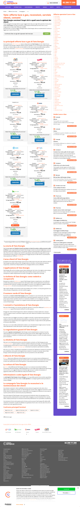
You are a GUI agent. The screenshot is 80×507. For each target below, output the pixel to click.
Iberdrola (56, 40)
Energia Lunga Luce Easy (42, 62)
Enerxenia (56, 79)
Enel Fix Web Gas (41, 163)
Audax (55, 98)
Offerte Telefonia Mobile (7, 455)
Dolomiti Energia (57, 20)
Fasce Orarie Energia (25, 473)
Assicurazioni (28, 7)
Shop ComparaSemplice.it (7, 475)
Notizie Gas (60, 451)
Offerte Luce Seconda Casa (44, 468)
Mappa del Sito (6, 480)
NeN (55, 55)
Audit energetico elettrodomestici (27, 475)
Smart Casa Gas (18, 162)
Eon (40, 453)
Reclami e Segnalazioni (7, 477)
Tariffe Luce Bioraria (43, 467)
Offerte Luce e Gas (12, 11)
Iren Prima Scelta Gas (17, 74)
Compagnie (22, 11)
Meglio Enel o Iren (8, 410)
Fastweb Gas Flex (17, 117)
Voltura (23, 461)
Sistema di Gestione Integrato (8, 463)
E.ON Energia (57, 22)
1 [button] (26, 434)
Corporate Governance (7, 462)
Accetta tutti (66, 489)
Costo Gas (23, 467)
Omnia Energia (57, 67)
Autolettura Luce (25, 470)
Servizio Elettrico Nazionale (63, 457)
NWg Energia (57, 48)
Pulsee (55, 49)
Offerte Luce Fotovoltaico (44, 466)
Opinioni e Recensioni (7, 478)
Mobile (45, 7)
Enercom (56, 58)
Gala (55, 54)
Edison (41, 454)
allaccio (6, 358)
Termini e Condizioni (7, 468)
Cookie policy (5, 472)
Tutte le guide (57, 252)
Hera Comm (56, 31)
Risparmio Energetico (25, 454)
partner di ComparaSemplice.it (35, 241)
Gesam (55, 61)
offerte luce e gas (16, 44)
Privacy (4, 469)
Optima (56, 57)
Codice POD (24, 463)
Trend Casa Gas (18, 209)
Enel (41, 462)
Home (4, 11)
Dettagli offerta (44, 68)
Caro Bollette (24, 472)
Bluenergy (56, 43)
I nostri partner (24, 456)
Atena (55, 52)
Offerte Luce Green (43, 465)
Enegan (56, 46)
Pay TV (51, 7)
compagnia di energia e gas (18, 346)
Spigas (55, 51)
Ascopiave (56, 101)
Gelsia (55, 78)
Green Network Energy (59, 76)
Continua (66, 309)
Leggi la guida (72, 126)
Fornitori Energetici (43, 449)
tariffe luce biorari (19, 48)
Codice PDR (24, 465)
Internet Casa (5, 450)
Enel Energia (57, 25)
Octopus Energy (43, 459)
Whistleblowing (6, 467)
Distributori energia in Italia (26, 477)
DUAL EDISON (44, 112)
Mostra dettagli (19, 504)
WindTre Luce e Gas (58, 105)
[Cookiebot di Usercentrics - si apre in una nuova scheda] (8, 504)
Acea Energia (57, 17)
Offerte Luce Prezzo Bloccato (45, 471)
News (4, 479)
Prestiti (38, 7)
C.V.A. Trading (57, 19)
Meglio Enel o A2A (20, 412)
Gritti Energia (57, 85)
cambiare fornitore (7, 343)
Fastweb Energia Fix (18, 105)
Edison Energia (57, 23)
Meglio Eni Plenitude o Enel (21, 410)
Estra (55, 73)
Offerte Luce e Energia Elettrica (27, 450)
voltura (6, 367)
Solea (55, 107)
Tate (55, 70)
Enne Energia (57, 96)
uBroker (56, 60)
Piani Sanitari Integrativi (7, 458)
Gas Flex (41, 75)
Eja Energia (56, 104)
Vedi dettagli (16, 67)
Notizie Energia (61, 450)
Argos (55, 82)
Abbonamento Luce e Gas (44, 470)
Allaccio (23, 460)
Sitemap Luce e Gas (61, 459)
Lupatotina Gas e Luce (59, 64)
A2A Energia (57, 16)
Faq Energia (60, 452)
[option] (8, 429)
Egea (55, 108)
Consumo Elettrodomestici (63, 460)
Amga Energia (57, 75)
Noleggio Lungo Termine (7, 456)
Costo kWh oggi (24, 466)
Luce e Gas (8, 7)
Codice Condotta (6, 470)
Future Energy (57, 95)
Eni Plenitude (20, 256)
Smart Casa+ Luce (17, 150)
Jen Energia (56, 66)
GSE (22, 476)
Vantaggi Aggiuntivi (44, 124)
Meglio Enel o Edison (9, 412)
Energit (55, 72)
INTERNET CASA (18, 7)
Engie (55, 26)
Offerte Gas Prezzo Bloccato (45, 472)
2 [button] (28, 434)
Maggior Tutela (61, 454)
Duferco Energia (57, 91)
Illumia (55, 33)
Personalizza (65, 492)
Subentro (23, 462)
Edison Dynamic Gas (42, 118)
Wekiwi (55, 39)
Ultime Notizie (67, 7)
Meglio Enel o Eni (43, 475)
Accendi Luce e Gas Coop (59, 63)
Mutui (58, 7)
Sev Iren (56, 93)
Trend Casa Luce (17, 194)
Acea (41, 451)
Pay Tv (4, 459)
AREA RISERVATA (53, 3)
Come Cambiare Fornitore (26, 468)
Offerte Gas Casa (25, 451)
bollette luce (17, 281)
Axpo (55, 45)
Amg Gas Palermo (58, 84)
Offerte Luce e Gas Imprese (26, 453)
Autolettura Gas (24, 471)
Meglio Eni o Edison (34, 410)
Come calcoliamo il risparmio (8, 464)
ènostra (56, 29)
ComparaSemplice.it (7, 449)
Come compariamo (25, 455)
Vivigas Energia (57, 37)
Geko (55, 69)
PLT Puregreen (57, 88)
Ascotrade (56, 90)
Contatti (4, 465)
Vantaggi (20, 200)
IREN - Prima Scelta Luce (17, 62)
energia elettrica (8, 286)
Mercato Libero (61, 455)
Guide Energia (60, 456)
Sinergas (56, 81)
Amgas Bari (56, 99)
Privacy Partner (6, 473)
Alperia (55, 42)
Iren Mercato (57, 34)
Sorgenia (56, 36)
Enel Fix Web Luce (41, 150)
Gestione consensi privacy (7, 474)
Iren (40, 455)
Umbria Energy (57, 102)
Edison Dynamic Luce (42, 105)
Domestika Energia (58, 110)
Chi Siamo (5, 460)
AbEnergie (56, 87)
